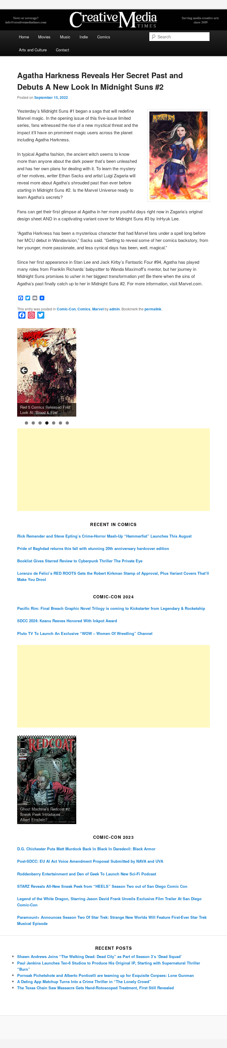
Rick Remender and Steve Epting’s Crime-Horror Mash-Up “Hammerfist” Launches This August (104, 536)
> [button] (68, 370)
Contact (62, 50)
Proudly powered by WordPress (113, 1027)
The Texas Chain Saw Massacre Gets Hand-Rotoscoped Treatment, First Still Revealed (95, 987)
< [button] (24, 370)
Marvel (98, 309)
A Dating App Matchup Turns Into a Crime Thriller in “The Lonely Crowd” (84, 981)
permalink (153, 309)
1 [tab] (26, 423)
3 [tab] (40, 423)
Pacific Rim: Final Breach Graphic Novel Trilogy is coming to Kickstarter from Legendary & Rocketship (111, 608)
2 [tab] (33, 423)
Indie (84, 37)
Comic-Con (66, 309)
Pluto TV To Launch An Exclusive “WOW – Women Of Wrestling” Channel (85, 633)
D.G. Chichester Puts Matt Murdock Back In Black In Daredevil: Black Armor (86, 849)
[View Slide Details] (46, 372)
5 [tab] (53, 423)
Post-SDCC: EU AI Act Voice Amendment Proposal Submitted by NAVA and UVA (90, 861)
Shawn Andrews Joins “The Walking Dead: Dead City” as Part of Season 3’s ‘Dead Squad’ (99, 956)
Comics (103, 37)
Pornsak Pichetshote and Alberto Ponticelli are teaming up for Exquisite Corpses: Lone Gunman (105, 975)
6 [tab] (60, 423)
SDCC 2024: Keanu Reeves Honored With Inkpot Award (67, 620)
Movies (44, 37)
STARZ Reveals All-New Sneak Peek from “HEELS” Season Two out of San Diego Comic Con (102, 886)
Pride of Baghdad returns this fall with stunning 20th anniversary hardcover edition (93, 548)
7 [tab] (67, 423)
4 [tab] (46, 423)
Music (65, 37)
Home (24, 37)
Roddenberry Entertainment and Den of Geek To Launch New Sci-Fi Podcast (86, 874)
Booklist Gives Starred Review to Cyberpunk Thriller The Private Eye (79, 561)
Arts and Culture (33, 50)
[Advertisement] (113, 469)
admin (114, 309)
